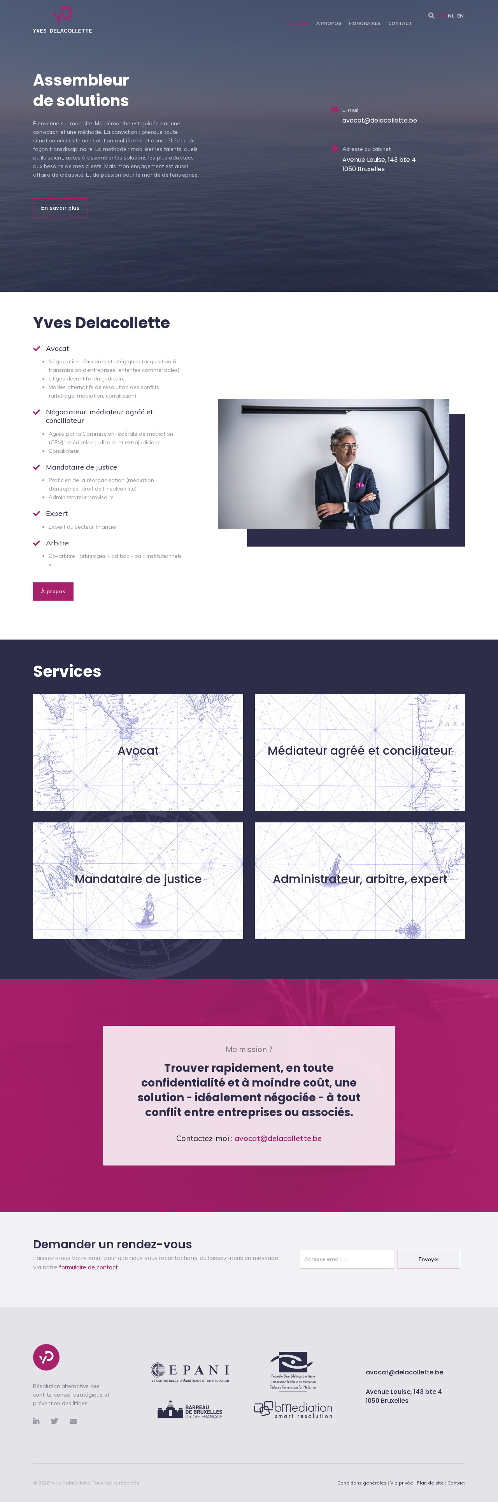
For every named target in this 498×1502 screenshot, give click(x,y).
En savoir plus (60, 207)
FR (442, 16)
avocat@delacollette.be (404, 1372)
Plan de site (430, 1483)
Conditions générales (362, 1483)
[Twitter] (60, 1421)
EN (460, 16)
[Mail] (73, 1421)
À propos (53, 591)
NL (451, 16)
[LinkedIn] (42, 1421)
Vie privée (401, 1483)
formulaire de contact (88, 1267)
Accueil (299, 23)
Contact (400, 23)
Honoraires (365, 23)
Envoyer (429, 1259)
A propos (328, 23)
